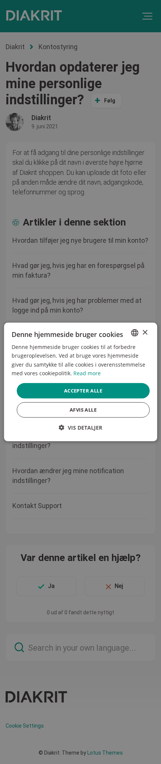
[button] (80, 427)
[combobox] (134, 333)
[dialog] (80, 382)
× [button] (145, 332)
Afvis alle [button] (83, 409)
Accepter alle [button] (83, 390)
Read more (87, 372)
